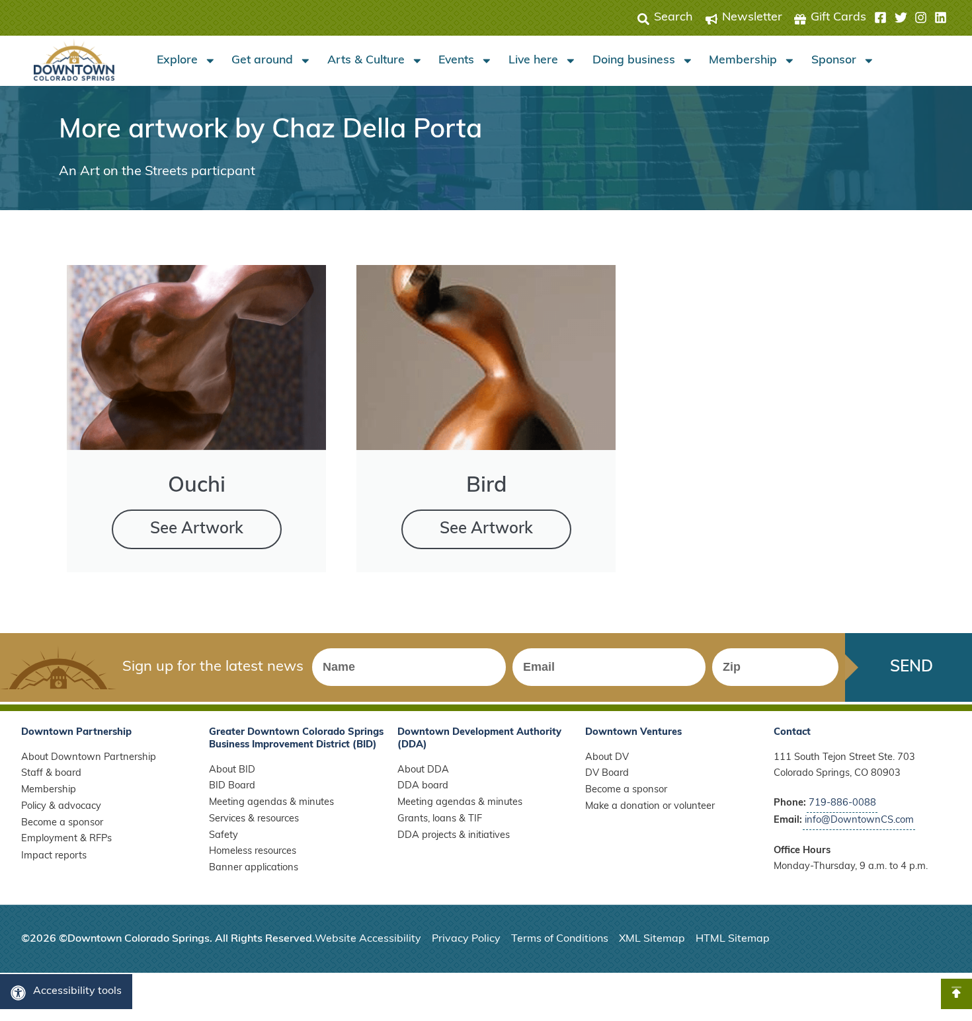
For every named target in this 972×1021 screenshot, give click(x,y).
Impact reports (54, 856)
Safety (223, 836)
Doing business (633, 60)
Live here (533, 60)
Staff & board (51, 773)
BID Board (232, 786)
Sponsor (833, 60)
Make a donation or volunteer (650, 807)
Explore (177, 60)
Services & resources (254, 819)
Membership (743, 60)
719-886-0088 (842, 803)
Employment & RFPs (66, 839)
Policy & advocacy (61, 807)
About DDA (423, 770)
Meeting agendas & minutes (271, 803)
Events (456, 60)
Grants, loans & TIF (439, 819)
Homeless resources (252, 851)
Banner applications (253, 868)
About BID (232, 770)
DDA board (422, 786)
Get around (262, 60)
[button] (910, 18)
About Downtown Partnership (88, 758)
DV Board (607, 773)
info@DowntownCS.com (859, 820)
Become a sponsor (62, 823)
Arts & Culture (366, 60)
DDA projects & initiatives (453, 836)
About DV (607, 758)
